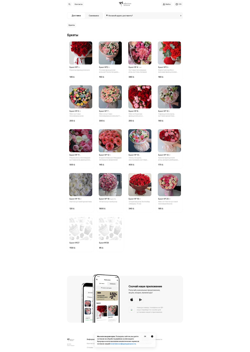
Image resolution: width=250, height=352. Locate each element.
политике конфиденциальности (123, 344)
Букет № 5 (163, 67)
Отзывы (90, 347)
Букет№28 (104, 243)
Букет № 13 (134, 155)
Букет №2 (104, 67)
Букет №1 (75, 67)
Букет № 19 (135, 199)
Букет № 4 (135, 67)
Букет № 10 (164, 111)
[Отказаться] (152, 336)
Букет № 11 (75, 155)
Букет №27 (74, 243)
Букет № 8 (134, 111)
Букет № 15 (75, 199)
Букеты (72, 25)
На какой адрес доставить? (120, 15)
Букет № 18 (107, 199)
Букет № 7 (104, 111)
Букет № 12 (105, 155)
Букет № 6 (75, 111)
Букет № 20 (164, 199)
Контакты (91, 343)
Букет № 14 (164, 155)
